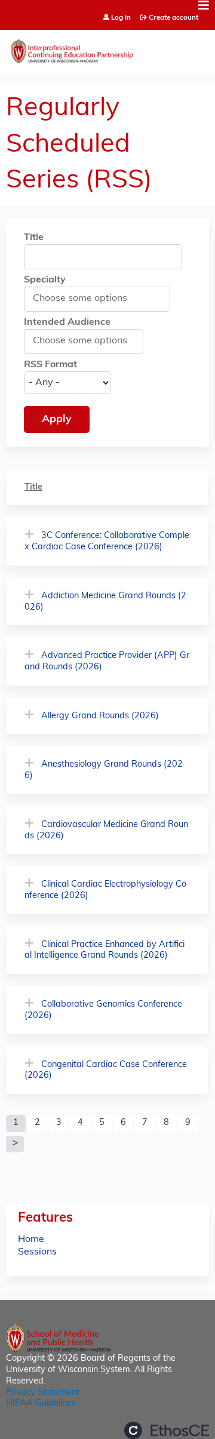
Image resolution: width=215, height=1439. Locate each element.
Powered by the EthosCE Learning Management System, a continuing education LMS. (166, 1430)
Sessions (37, 1252)
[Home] (107, 48)
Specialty (45, 280)
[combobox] (85, 298)
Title (34, 237)
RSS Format (50, 365)
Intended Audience (67, 322)
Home (31, 1239)
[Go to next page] (15, 1144)
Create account (173, 17)
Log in (121, 18)
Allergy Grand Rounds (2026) (100, 716)
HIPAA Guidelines (41, 1403)
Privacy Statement (42, 1392)
